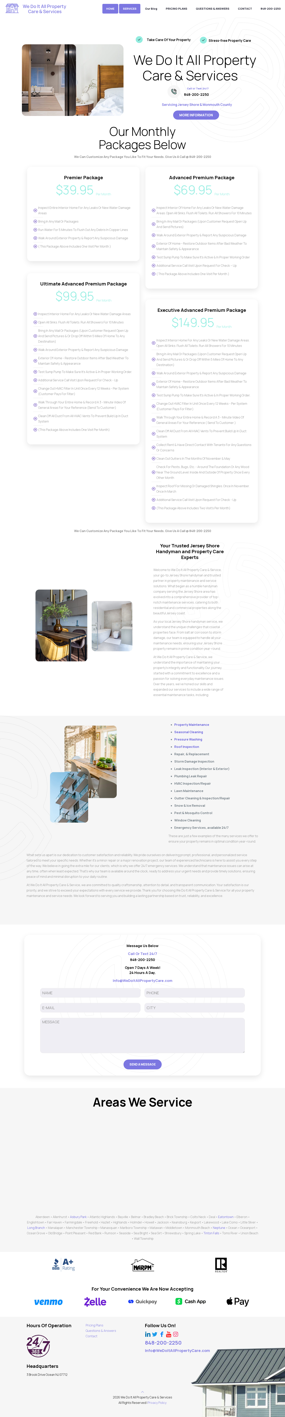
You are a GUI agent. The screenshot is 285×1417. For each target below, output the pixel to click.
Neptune (219, 1228)
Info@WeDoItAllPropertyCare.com (177, 1350)
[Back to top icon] (142, 1392)
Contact (91, 1336)
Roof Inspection (186, 747)
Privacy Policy (157, 1403)
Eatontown (226, 1217)
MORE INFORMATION (196, 115)
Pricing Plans (94, 1325)
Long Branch (36, 1228)
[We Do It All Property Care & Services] (36, 8)
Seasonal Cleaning (188, 732)
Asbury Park (78, 1217)
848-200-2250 (196, 94)
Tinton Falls (211, 1233)
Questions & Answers (101, 1331)
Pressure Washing (188, 739)
